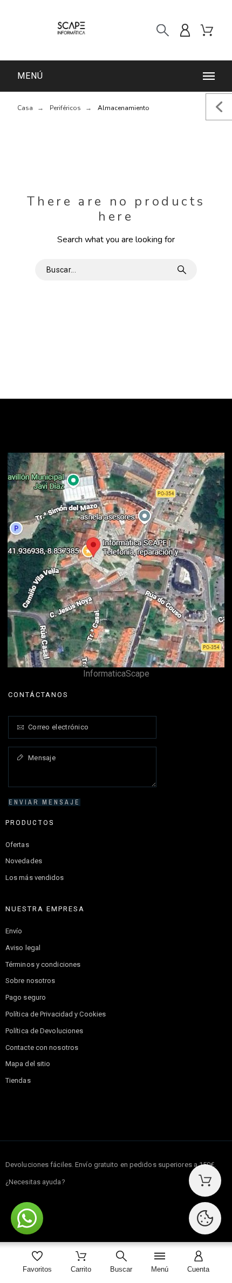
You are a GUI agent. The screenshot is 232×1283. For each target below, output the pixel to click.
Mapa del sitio (27, 1064)
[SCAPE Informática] (71, 30)
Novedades (23, 861)
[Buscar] (163, 30)
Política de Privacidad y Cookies (55, 1014)
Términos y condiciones (42, 964)
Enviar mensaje (44, 802)
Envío (14, 931)
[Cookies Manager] (205, 1218)
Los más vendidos (34, 877)
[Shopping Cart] (205, 1180)
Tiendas (18, 1080)
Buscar (183, 270)
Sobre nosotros (30, 981)
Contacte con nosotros (41, 1047)
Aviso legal (22, 948)
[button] (117, 76)
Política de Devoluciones (44, 1031)
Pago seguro (25, 997)
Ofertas (17, 845)
